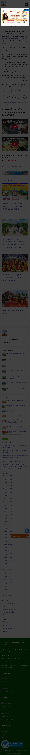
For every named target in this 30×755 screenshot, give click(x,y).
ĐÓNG (26, 10)
